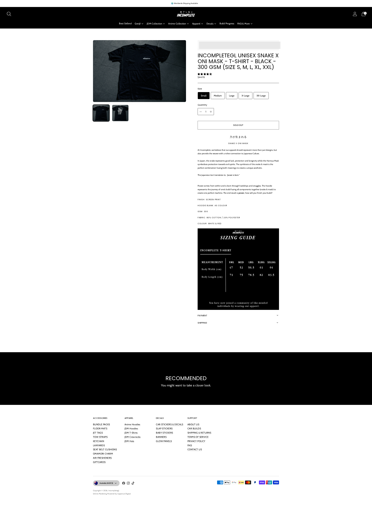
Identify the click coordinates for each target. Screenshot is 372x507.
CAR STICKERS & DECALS (169, 424)
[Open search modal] (9, 14)
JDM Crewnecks (133, 437)
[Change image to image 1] (101, 113)
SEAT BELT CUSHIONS (105, 449)
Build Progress (227, 23)
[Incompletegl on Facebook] (123, 483)
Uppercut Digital (124, 494)
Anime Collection (177, 23)
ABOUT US (193, 424)
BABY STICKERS (164, 432)
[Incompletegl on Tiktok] (133, 483)
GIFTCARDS (99, 462)
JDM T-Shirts (131, 432)
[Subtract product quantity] (211, 111)
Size (200, 88)
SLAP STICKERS (164, 428)
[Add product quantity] (201, 111)
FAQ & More (243, 23)
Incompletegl (113, 490)
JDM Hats (129, 441)
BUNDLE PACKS (101, 424)
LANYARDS (99, 445)
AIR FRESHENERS (102, 458)
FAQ (189, 445)
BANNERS (161, 437)
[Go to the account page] (355, 14)
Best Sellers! (125, 23)
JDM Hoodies (131, 428)
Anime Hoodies (132, 424)
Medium (218, 95)
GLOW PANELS (164, 441)
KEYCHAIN (98, 441)
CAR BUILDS (194, 428)
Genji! (138, 23)
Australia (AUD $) (106, 483)
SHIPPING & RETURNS (199, 432)
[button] (205, 74)
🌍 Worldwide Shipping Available (184, 3)
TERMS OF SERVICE (198, 437)
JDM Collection (154, 23)
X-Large (245, 95)
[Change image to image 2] (120, 113)
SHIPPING (202, 322)
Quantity (202, 104)
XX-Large (261, 95)
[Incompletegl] (186, 13)
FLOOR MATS (100, 428)
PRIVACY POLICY (196, 441)
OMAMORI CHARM (103, 453)
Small (203, 95)
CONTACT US (194, 449)
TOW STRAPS (100, 437)
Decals (209, 23)
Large (231, 95)
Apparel (196, 23)
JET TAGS (98, 432)
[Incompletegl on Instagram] (128, 483)
